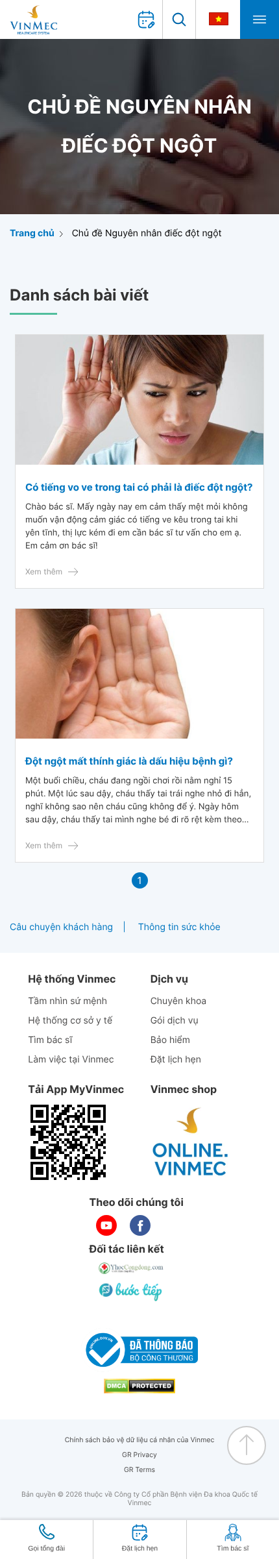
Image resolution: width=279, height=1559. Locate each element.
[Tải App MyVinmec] (68, 1142)
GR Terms (139, 1470)
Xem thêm (43, 571)
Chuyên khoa (179, 1001)
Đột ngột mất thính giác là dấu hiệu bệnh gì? (129, 761)
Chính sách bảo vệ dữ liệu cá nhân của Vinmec (140, 1440)
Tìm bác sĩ (50, 1040)
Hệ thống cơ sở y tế (70, 1020)
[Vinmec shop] (191, 1142)
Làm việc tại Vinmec (71, 1059)
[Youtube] (106, 1225)
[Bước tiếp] (131, 1291)
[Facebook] (140, 1225)
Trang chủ (32, 233)
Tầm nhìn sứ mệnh (67, 1001)
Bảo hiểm (170, 1040)
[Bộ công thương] (139, 1350)
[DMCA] (139, 1386)
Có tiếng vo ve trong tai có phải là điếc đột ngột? (139, 487)
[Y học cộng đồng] (131, 1268)
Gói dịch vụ (175, 1020)
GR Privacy (139, 1455)
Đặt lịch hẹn (176, 1059)
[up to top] (246, 1445)
